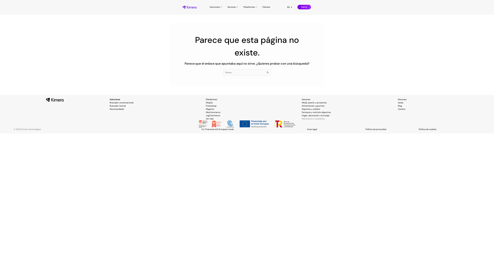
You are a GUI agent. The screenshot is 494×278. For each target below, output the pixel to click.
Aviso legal (312, 129)
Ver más (210, 118)
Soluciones (215, 7)
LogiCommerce (213, 115)
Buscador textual (118, 106)
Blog (400, 106)
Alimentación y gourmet (313, 106)
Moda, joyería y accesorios (314, 102)
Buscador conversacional (122, 102)
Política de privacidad (376, 129)
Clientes (266, 7)
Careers (401, 109)
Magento (210, 109)
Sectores (231, 7)
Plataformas (249, 7)
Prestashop (211, 106)
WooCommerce (213, 112)
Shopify (209, 102)
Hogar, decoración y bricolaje (315, 115)
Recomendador (117, 109)
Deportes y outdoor (311, 109)
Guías (400, 102)
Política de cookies (427, 129)
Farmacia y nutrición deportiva (316, 112)
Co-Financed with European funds (217, 129)
